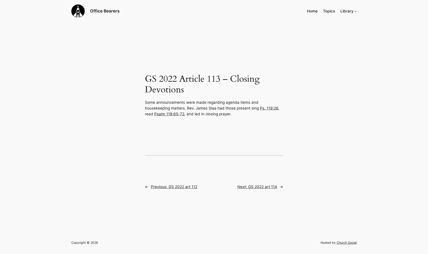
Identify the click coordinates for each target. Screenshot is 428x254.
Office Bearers (104, 11)
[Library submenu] (355, 11)
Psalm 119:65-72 (169, 114)
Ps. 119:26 (269, 108)
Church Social (347, 242)
